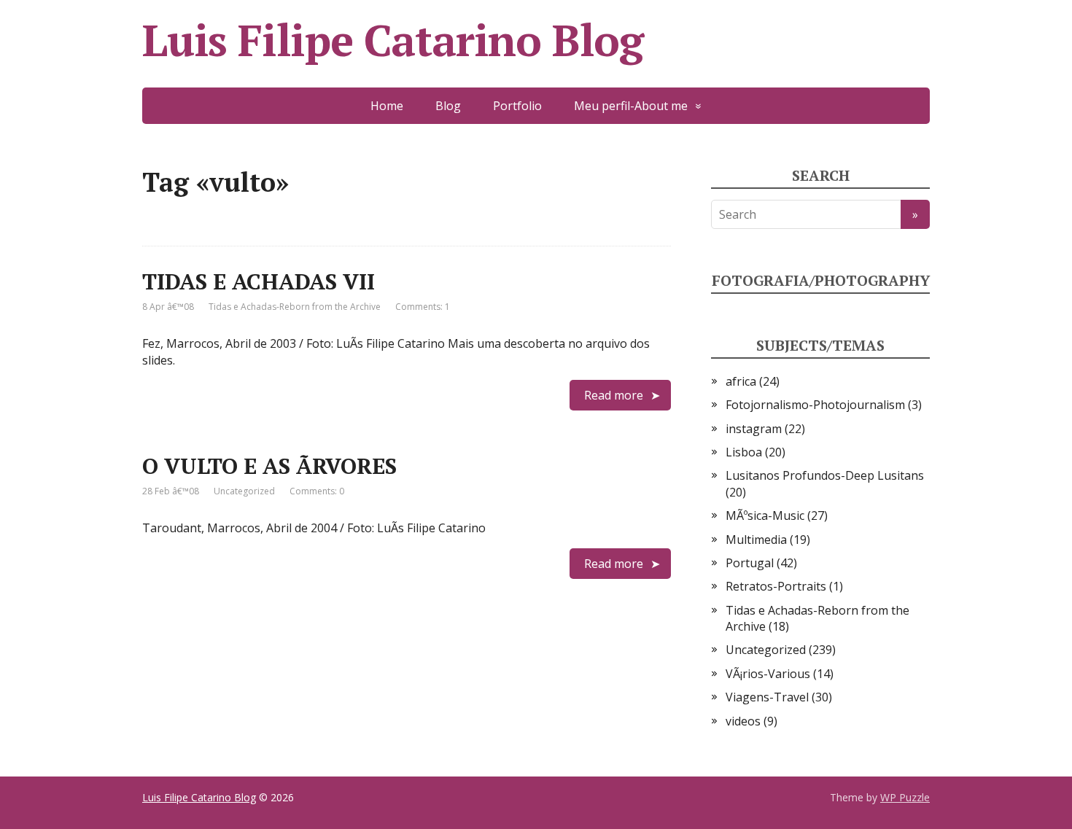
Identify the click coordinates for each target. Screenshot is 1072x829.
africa (741, 381)
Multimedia (756, 540)
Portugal (750, 563)
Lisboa (744, 452)
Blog (448, 106)
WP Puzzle (905, 797)
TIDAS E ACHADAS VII (258, 281)
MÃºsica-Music (765, 515)
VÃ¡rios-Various (768, 674)
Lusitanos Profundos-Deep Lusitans (825, 475)
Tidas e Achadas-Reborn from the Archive (295, 306)
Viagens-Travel (767, 697)
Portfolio (517, 106)
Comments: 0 (317, 491)
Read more (613, 395)
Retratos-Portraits (776, 586)
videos (743, 721)
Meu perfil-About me (631, 106)
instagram (754, 429)
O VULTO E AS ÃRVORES (269, 465)
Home (386, 106)
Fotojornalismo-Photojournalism (815, 405)
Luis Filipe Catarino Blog (392, 40)
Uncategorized (244, 491)
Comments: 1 (422, 306)
